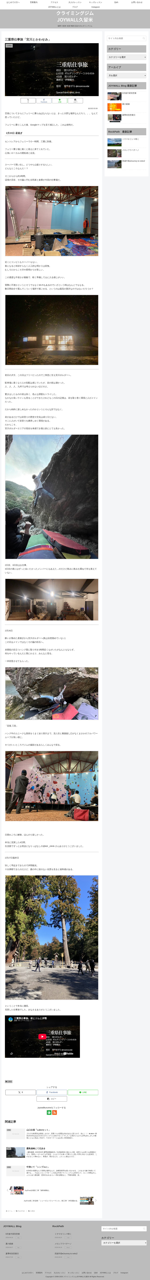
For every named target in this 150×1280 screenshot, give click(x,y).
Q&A (96, 1273)
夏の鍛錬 (9, 1244)
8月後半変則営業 (13, 1234)
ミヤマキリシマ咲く (63, 1234)
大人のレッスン (59, 1273)
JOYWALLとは (105, 1273)
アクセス (48, 1273)
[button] (75, 100)
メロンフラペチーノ (63, 1244)
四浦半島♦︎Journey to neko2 (66, 1254)
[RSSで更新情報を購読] (54, 1112)
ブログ (115, 1273)
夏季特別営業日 (12, 1254)
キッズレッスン (73, 1273)
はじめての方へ (27, 1273)
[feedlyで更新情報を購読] (49, 1112)
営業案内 (39, 1273)
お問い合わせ (87, 1273)
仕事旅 (10, 1081)
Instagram (124, 1273)
